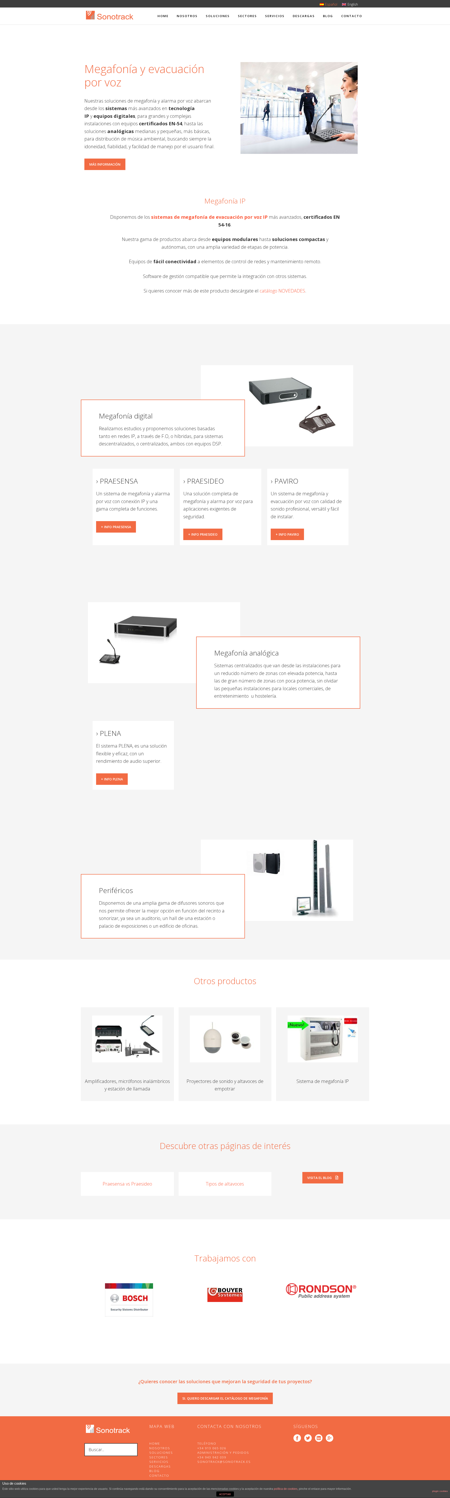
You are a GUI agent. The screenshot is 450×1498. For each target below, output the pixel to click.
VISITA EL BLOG (319, 1177)
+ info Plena (112, 779)
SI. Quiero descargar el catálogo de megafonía (225, 1398)
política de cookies (285, 1489)
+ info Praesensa (116, 527)
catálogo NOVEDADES (282, 291)
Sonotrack (109, 19)
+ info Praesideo (203, 534)
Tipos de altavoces (225, 1184)
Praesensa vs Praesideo (127, 1184)
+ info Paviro (287, 534)
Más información (104, 164)
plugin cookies (440, 1491)
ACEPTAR (225, 1494)
